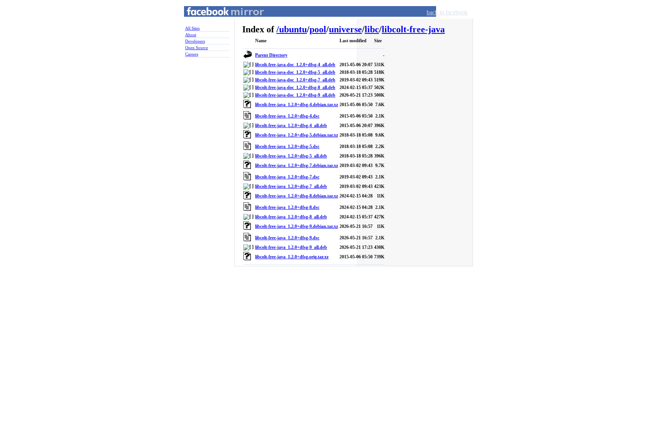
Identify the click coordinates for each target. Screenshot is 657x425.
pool (317, 29)
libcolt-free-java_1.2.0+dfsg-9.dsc (287, 237)
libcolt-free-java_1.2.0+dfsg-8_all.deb (291, 217)
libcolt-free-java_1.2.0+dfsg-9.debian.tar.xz (296, 226)
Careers (191, 54)
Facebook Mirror (218, 20)
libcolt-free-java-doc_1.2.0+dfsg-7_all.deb (295, 80)
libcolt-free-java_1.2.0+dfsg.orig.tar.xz (291, 256)
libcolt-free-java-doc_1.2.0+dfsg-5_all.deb (295, 72)
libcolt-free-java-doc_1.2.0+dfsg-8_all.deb (295, 87)
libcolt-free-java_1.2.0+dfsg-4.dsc (287, 116)
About (190, 34)
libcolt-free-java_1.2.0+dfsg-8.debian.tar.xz (296, 196)
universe (345, 29)
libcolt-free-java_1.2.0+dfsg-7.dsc (287, 177)
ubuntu (293, 29)
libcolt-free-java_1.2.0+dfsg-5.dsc (287, 146)
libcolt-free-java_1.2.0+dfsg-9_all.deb (291, 247)
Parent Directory (271, 55)
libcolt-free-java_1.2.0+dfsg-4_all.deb (291, 125)
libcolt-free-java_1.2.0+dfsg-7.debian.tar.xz (296, 165)
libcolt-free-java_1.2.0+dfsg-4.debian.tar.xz (296, 104)
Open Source (196, 47)
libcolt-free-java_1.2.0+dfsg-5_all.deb (291, 156)
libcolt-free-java (413, 29)
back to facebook (447, 12)
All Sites (192, 28)
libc (372, 29)
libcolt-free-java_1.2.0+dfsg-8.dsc (287, 207)
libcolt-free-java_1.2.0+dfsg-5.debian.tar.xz (296, 135)
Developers (195, 41)
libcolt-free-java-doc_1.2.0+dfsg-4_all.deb (295, 64)
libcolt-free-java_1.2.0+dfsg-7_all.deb (291, 186)
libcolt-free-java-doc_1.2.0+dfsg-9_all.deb (295, 95)
